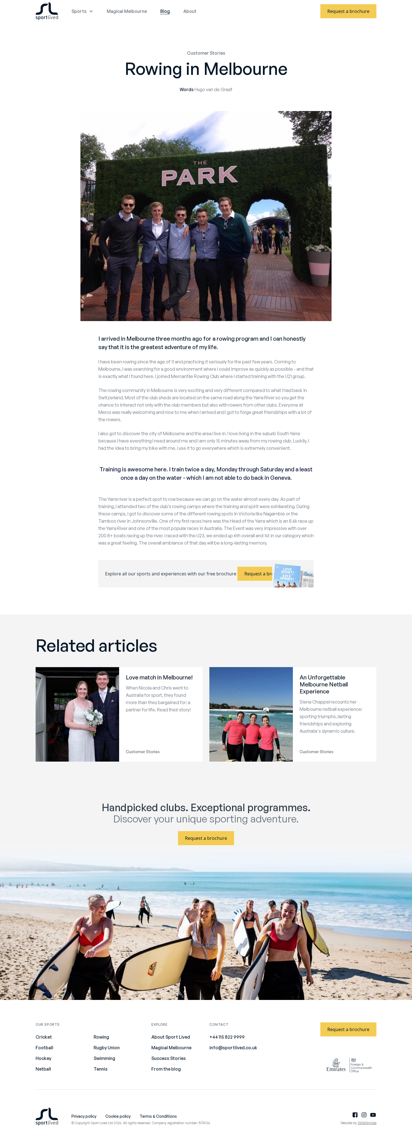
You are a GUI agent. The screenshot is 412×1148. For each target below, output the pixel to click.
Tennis (101, 1069)
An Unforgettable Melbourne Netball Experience (324, 684)
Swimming (104, 1058)
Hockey (43, 1058)
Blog (165, 11)
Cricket (44, 1037)
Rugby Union (107, 1047)
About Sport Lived (170, 1037)
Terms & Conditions (158, 1116)
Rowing (101, 1037)
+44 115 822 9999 (227, 1037)
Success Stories (168, 1058)
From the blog (166, 1069)
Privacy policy (83, 1116)
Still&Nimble (367, 1123)
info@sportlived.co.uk (233, 1047)
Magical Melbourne (127, 11)
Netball (43, 1069)
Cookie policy (118, 1116)
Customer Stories (206, 53)
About (189, 11)
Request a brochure (348, 11)
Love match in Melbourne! (159, 677)
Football (44, 1047)
